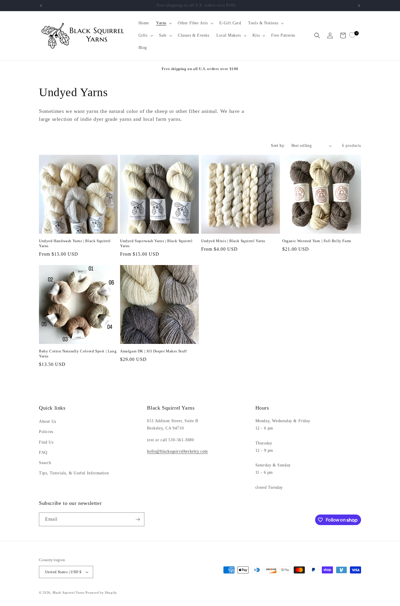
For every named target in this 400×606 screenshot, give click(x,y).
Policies (46, 432)
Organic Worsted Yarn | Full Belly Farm (316, 241)
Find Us (46, 442)
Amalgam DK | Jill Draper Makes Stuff (153, 351)
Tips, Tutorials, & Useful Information (74, 473)
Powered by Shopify (101, 592)
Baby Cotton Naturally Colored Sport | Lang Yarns (78, 353)
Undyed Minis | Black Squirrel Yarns (233, 241)
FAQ (43, 452)
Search (45, 463)
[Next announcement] (359, 5)
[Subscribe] (137, 519)
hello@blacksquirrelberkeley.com (177, 451)
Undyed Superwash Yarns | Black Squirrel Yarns (156, 243)
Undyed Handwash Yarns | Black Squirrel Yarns (75, 243)
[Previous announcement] (41, 5)
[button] (163, 23)
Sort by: (278, 145)
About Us (47, 421)
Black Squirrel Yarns (69, 592)
